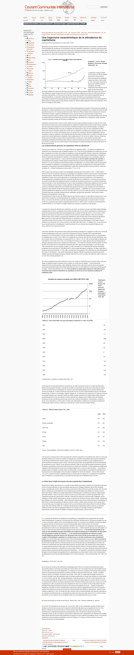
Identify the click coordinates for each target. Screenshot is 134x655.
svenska (58, 17)
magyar (93, 20)
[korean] (50, 20)
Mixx (29, 60)
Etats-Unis (45, 630)
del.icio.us (31, 38)
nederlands (83, 17)
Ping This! (31, 45)
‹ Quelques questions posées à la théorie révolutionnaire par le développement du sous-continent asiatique (55, 642)
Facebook (31, 88)
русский (25, 20)
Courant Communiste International (49, 6)
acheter (83, 23)
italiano (50, 17)
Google (30, 90)
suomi (102, 20)
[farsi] (41, 20)
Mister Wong (31, 58)
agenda (26, 23)
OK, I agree (111, 652)
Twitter (30, 82)
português (93, 17)
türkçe (74, 17)
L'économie (45, 638)
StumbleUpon (32, 64)
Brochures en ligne (60, 23)
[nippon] (58, 20)
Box (29, 84)
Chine (50, 630)
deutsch (42, 17)
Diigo (29, 86)
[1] (53, 112)
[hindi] (33, 20)
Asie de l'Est (56, 634)
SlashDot (30, 79)
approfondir (70, 23)
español (67, 17)
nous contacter (33, 23)
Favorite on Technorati (30, 48)
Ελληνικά (104, 17)
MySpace (31, 95)
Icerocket (30, 69)
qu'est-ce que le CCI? (46, 23)
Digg (29, 41)
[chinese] (74, 20)
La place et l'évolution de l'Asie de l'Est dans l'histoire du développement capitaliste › (94, 641)
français (34, 17)
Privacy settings (67, 649)
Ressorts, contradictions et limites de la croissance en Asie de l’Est (69, 34)
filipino (66, 20)
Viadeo (30, 66)
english (25, 17)
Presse (77, 23)
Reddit (30, 77)
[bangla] (81, 20)
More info (52, 653)
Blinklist (30, 53)
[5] (62, 504)
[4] (62, 256)
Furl (29, 56)
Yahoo (30, 71)
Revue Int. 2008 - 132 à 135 (79, 32)
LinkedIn (30, 92)
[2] (86, 115)
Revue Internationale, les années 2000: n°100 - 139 (56, 32)
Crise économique (47, 634)
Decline (117, 652)
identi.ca (30, 73)
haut (74, 640)
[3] (94, 222)
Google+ (30, 75)
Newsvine (31, 62)
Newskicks (31, 43)
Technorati (31, 51)
